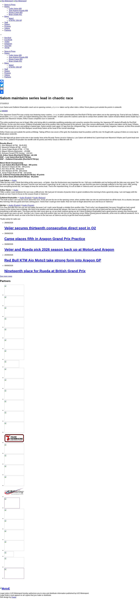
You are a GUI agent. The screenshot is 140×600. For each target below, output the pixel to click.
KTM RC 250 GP (15, 20)
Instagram (8, 44)
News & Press (9, 5)
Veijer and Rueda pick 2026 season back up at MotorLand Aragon (59, 249)
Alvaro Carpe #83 (15, 12)
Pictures (7, 26)
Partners (7, 30)
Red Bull (7, 38)
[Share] (70, 92)
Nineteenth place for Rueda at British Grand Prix (45, 271)
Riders (7, 7)
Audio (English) (26, 198)
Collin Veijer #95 (15, 9)
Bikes (6, 16)
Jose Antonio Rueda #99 (18, 11)
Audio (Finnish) (28, 205)
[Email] (70, 88)
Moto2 (11, 18)
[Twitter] (70, 85)
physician (56, 107)
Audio (14, 180)
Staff (6, 22)
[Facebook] (70, 81)
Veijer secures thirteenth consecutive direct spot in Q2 (50, 228)
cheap (55, 115)
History (7, 24)
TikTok (6, 48)
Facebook (8, 40)
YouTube (7, 46)
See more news (6, 276)
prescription (13, 117)
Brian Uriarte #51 (15, 14)
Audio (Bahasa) (39, 198)
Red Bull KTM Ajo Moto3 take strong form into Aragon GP (52, 260)
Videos (7, 28)
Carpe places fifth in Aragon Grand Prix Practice (44, 239)
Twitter (7, 42)
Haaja (13, 597)
